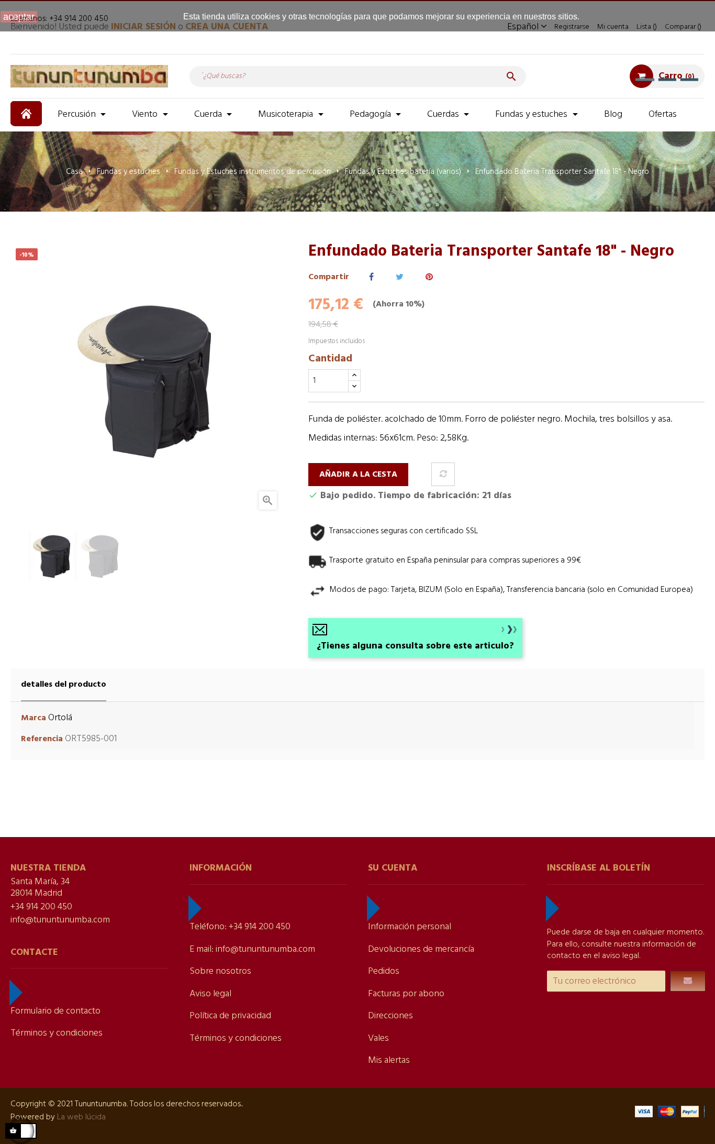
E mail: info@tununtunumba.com (252, 949)
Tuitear (400, 277)
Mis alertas (389, 1060)
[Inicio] (27, 113)
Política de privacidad (230, 1016)
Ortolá (60, 717)
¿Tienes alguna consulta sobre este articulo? (415, 646)
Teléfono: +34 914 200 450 (240, 926)
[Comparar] (443, 474)
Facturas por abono (406, 994)
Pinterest (429, 277)
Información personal (409, 926)
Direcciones (390, 1016)
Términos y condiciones (56, 1033)
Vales (378, 1038)
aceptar (19, 17)
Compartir (371, 277)
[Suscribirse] (688, 981)
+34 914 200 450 (41, 907)
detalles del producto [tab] (63, 684)
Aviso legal (210, 994)
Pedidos (383, 971)
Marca (33, 718)
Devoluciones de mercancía (421, 949)
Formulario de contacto (55, 1011)
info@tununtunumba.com (60, 920)
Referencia (42, 739)
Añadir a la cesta (358, 474)
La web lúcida (81, 1117)
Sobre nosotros (220, 971)
